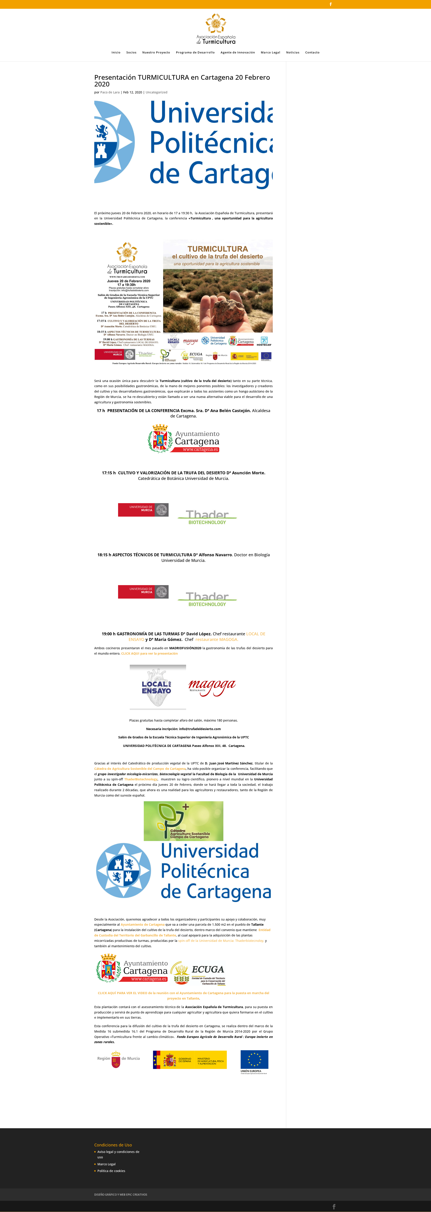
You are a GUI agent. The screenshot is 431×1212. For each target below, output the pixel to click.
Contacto (312, 52)
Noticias (292, 52)
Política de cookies (111, 1171)
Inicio (116, 52)
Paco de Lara (110, 92)
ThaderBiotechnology (140, 779)
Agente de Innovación (238, 52)
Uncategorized (156, 92)
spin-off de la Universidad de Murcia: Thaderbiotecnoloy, (221, 940)
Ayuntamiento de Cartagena (142, 924)
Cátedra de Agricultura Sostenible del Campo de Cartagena (140, 768)
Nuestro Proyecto (156, 52)
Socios (131, 52)
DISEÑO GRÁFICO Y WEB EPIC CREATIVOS (120, 1195)
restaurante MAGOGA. (217, 639)
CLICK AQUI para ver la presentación (149, 653)
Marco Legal (270, 52)
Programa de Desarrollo (195, 52)
